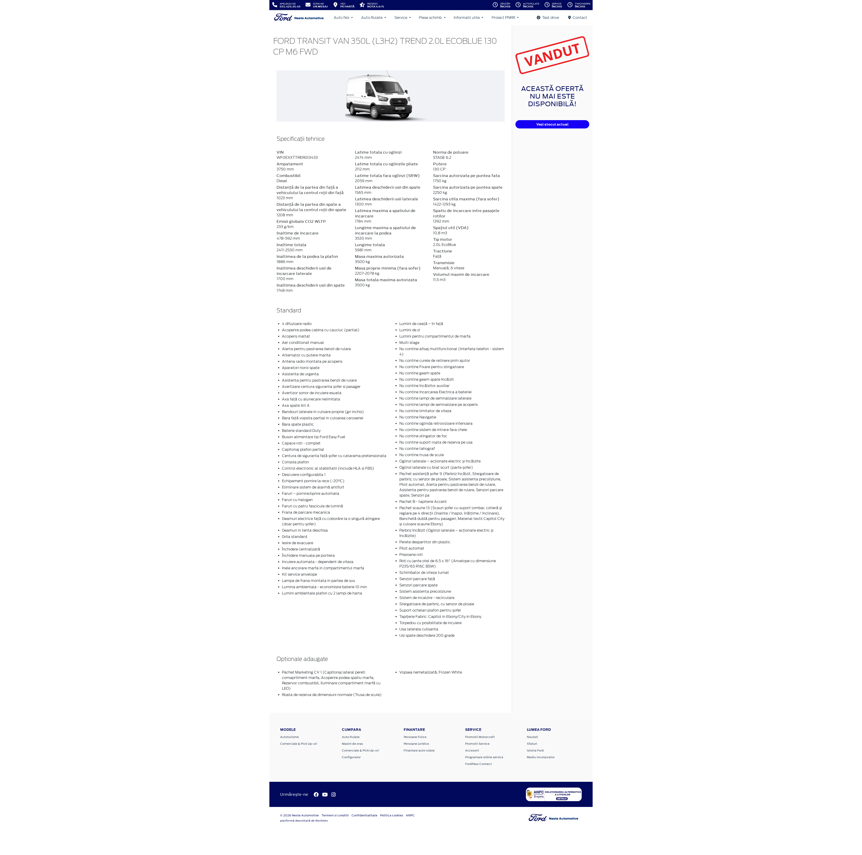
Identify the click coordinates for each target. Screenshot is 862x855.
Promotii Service (477, 744)
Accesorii (472, 750)
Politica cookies (391, 815)
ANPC (410, 815)
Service (401, 17)
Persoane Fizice (415, 737)
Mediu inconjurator (541, 757)
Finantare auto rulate (419, 750)
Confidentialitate (364, 815)
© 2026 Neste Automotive (299, 815)
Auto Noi (342, 17)
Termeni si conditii (335, 815)
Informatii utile (467, 17)
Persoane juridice (416, 744)
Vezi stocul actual (552, 124)
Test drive (550, 17)
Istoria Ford (535, 750)
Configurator (351, 757)
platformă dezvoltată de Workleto (304, 820)
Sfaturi (532, 744)
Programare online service (484, 757)
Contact (579, 17)
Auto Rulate (372, 17)
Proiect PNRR (504, 17)
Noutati (532, 737)
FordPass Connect (478, 764)
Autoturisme (289, 737)
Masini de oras (352, 744)
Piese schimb (431, 17)
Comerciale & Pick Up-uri (298, 744)
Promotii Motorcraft (480, 737)
